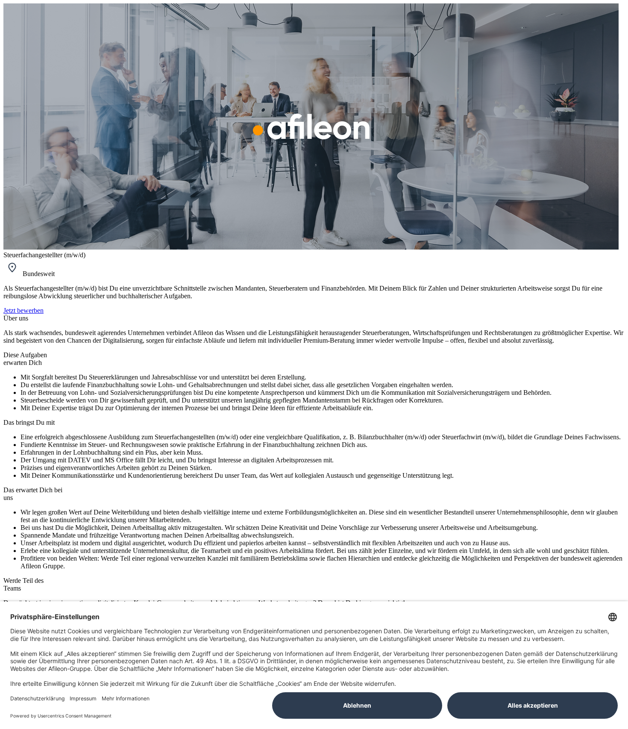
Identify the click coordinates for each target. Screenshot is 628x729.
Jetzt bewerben (23, 310)
